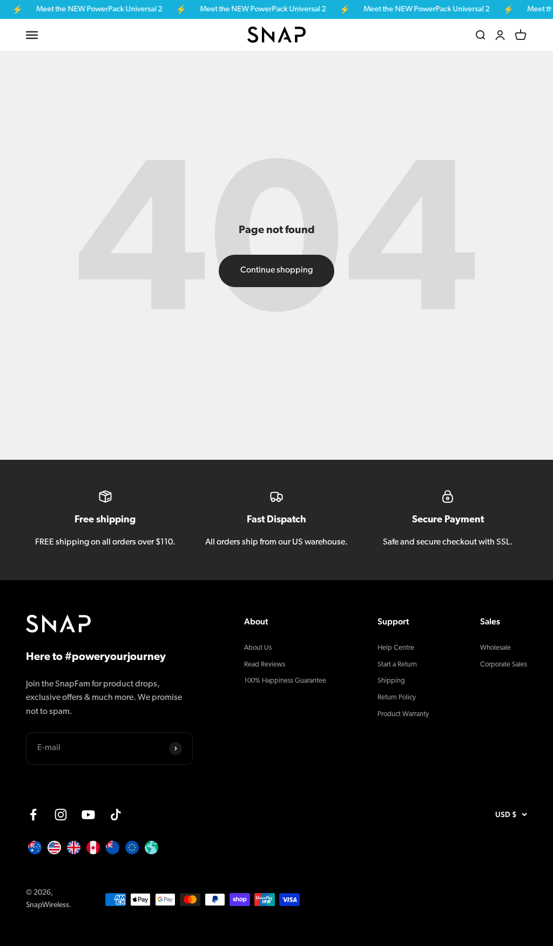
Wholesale (495, 647)
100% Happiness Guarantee (285, 680)
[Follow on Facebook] (33, 814)
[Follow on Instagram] (60, 814)
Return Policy (396, 697)
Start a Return (397, 664)
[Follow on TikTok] (116, 814)
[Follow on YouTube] (88, 814)
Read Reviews (264, 664)
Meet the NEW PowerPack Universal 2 (92, 9)
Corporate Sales (503, 664)
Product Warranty (403, 714)
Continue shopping (276, 270)
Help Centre (395, 647)
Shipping (391, 680)
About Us (258, 647)
